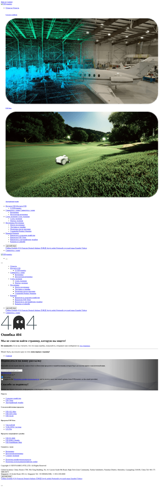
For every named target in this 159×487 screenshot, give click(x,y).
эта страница (85, 346)
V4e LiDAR (10, 425)
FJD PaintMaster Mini (14, 442)
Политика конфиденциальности (26, 379)
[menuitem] (12, 8)
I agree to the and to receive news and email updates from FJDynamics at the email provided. (51, 379)
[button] (79, 482)
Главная (9, 356)
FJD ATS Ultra (11, 414)
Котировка (10, 451)
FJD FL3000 (10, 438)
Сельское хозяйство (13, 398)
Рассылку (7, 377)
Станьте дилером (12, 456)
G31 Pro (9, 429)
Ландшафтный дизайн (14, 403)
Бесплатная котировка (14, 453)
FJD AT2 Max (11, 412)
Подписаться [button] (6, 373)
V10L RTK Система (13, 427)
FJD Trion (9, 400)
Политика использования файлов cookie (21, 462)
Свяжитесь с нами (13, 250)
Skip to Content (6, 2)
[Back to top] (2, 485)
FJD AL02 (10, 416)
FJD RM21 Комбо (13, 440)
